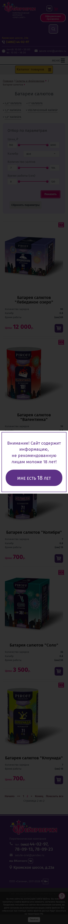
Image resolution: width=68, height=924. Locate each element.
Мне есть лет (34, 477)
